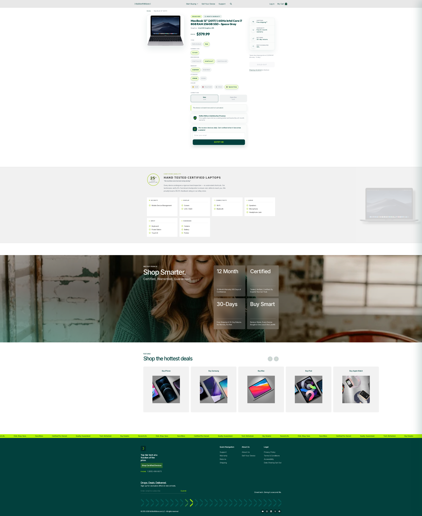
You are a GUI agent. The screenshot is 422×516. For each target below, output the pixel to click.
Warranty (223, 456)
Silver (220, 87)
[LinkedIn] (271, 511)
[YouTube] (263, 511)
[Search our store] (231, 4)
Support (222, 4)
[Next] (276, 358)
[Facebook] (279, 511)
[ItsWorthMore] (143, 4)
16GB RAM (206, 70)
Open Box (233, 98)
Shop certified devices (151, 465)
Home (149, 11)
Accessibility (269, 459)
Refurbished (196, 44)
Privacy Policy (269, 452)
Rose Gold (208, 87)
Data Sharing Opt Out (272, 463)
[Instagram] (267, 511)
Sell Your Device (208, 4)
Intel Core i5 (196, 61)
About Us (246, 452)
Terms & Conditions (272, 456)
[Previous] (270, 358)
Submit (183, 491)
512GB (203, 78)
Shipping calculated (255, 70)
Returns (223, 459)
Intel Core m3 (222, 61)
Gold (196, 87)
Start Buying (191, 4)
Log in (271, 4)
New (204, 98)
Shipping (223, 463)
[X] (275, 511)
